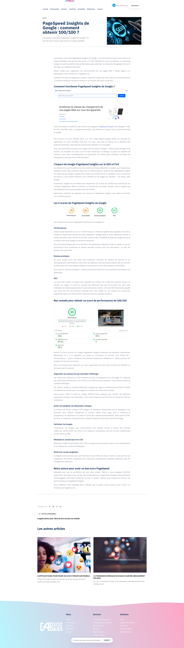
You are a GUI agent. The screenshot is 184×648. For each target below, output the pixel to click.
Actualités (81, 9)
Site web (96, 629)
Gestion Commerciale (127, 623)
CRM (121, 619)
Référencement (98, 632)
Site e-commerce (99, 626)
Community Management (101, 619)
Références (91, 9)
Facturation (124, 626)
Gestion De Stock (126, 632)
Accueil (45, 9)
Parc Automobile (126, 629)
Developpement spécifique (102, 623)
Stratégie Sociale (99, 635)
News (45, 18)
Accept (107, 640)
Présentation (54, 9)
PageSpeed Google (106, 126)
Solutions (72, 9)
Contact (100, 9)
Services (64, 9)
